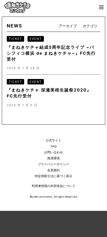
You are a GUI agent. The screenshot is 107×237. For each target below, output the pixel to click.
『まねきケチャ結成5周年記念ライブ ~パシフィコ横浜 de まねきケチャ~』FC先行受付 (51, 53)
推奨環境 (53, 158)
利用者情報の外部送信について (53, 186)
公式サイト (53, 140)
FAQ (54, 146)
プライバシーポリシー (53, 164)
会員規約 (53, 170)
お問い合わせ (53, 152)
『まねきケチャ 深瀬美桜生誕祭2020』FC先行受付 (49, 93)
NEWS (14, 26)
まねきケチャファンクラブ (17, 7)
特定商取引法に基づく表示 (53, 176)
